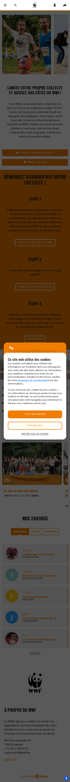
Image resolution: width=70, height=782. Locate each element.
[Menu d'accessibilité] (66, 778)
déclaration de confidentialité (33, 380)
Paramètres (35, 425)
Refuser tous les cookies (35, 433)
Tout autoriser (35, 414)
